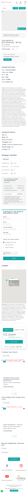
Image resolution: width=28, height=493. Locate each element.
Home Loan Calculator (9, 54)
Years (15, 163)
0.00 (23, 190)
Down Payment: (5, 170)
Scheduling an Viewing (10, 242)
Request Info (8, 330)
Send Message (11, 337)
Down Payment (8, 186)
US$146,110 (20, 186)
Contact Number (7, 227)
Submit (14, 258)
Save (16, 8)
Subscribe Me (14, 459)
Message (5, 232)
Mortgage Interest (8, 188)
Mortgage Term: (5, 163)
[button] (14, 49)
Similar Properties (9, 247)
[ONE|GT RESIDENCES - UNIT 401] (14, 415)
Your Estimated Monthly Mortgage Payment (11, 179)
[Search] (16, 3)
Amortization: (5, 173)
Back (4, 8)
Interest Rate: (5, 166)
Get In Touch (14, 341)
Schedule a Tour (19, 330)
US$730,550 (6, 49)
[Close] (18, 279)
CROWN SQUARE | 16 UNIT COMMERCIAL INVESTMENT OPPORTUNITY (11, 379)
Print (20, 346)
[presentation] (12, 394)
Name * (5, 217)
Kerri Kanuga (12, 334)
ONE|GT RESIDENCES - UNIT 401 (12, 425)
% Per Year (16, 166)
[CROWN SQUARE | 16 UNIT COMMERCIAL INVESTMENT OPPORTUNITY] (14, 368)
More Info (7, 59)
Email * (5, 222)
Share (22, 8)
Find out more (19, 488)
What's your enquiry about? (11, 239)
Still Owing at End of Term (10, 190)
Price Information (9, 245)
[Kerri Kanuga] (5, 335)
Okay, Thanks (14, 490)
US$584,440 (20, 188)
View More (6, 356)
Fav (8, 346)
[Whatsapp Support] (2, 491)
